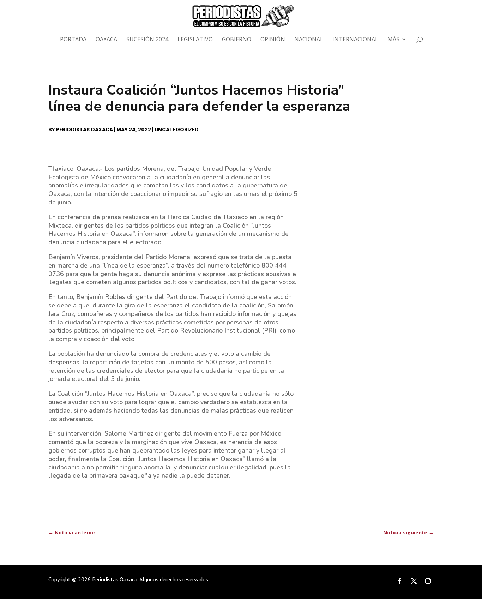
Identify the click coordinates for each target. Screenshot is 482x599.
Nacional (308, 40)
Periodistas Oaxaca (84, 129)
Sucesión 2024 (147, 40)
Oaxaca (106, 40)
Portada (73, 40)
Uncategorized (177, 129)
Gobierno (236, 40)
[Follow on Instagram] (428, 581)
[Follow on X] (414, 581)
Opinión (272, 40)
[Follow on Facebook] (399, 581)
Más (393, 40)
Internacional (355, 40)
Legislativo (195, 40)
